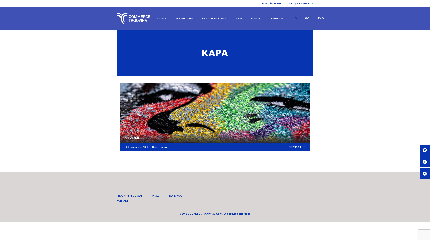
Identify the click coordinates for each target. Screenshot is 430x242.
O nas (238, 18)
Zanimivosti (278, 18)
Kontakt (256, 18)
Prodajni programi (214, 18)
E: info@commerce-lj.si (301, 3)
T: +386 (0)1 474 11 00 (270, 3)
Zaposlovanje (184, 18)
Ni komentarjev (297, 147)
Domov (162, 18)
